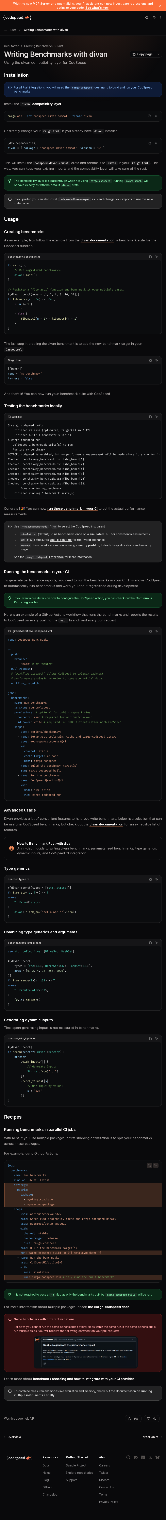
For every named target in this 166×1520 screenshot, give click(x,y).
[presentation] (83, 459)
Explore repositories (79, 1472)
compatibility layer (42, 104)
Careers (104, 1465)
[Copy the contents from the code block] (149, 116)
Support (71, 1480)
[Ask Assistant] (156, 116)
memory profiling (88, 545)
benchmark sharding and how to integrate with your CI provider (83, 1379)
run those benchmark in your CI (72, 508)
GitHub (47, 1487)
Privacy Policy (108, 1501)
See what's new (97, 7)
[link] (83, 848)
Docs (46, 1465)
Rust (60, 46)
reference (45, 557)
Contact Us (106, 1487)
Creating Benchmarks (38, 46)
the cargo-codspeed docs (109, 1307)
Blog (46, 1480)
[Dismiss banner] (160, 5)
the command (86, 87)
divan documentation (97, 240)
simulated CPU (100, 534)
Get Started (11, 46)
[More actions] (161, 18)
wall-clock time (61, 539)
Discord (104, 1480)
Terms (103, 1494)
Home (47, 1472)
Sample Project (76, 1465)
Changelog (50, 1494)
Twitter (103, 1472)
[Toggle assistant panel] (154, 18)
